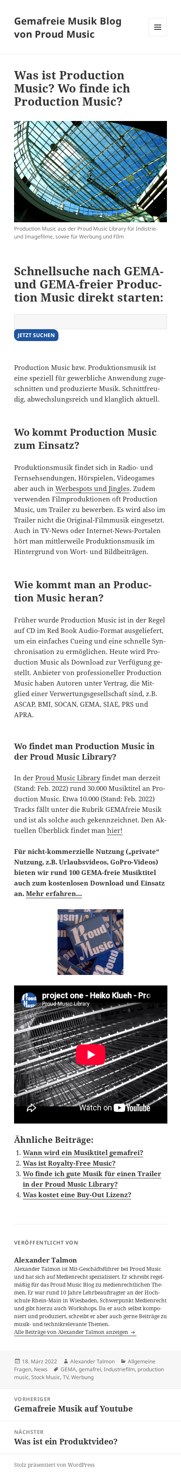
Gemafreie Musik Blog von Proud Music (68, 27)
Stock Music (45, 1377)
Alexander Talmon (92, 1361)
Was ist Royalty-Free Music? (69, 1163)
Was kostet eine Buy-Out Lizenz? (77, 1194)
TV (66, 1377)
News (40, 1369)
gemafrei (90, 1369)
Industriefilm (119, 1369)
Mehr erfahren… (54, 893)
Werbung (82, 1377)
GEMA (68, 1369)
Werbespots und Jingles (92, 488)
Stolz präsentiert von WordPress (54, 1465)
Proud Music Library (67, 777)
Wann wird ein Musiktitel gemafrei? (83, 1152)
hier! (115, 830)
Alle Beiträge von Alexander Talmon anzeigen (72, 1332)
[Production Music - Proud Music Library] (90, 171)
